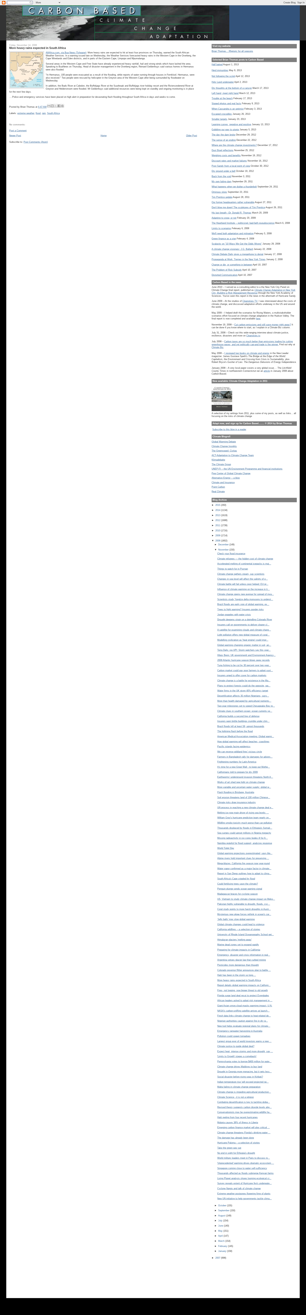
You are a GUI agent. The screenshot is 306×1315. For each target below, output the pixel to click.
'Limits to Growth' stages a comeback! (236, 1056)
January (222, 1251)
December (223, 544)
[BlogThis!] (52, 106)
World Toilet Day (225, 848)
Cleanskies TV (249, 301)
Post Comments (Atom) (36, 142)
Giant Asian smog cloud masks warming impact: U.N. (244, 1005)
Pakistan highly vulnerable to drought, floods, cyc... (243, 904)
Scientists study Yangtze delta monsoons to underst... (245, 599)
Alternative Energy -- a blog (226, 478)
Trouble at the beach (222, 98)
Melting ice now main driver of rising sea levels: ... (243, 812)
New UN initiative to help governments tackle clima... (244, 1198)
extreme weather (25, 113)
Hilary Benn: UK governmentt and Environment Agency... (246, 655)
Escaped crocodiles (222, 114)
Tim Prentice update (222, 197)
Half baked (217, 64)
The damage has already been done (235, 1137)
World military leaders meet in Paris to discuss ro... (243, 1158)
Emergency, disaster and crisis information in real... (243, 955)
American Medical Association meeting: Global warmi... (245, 736)
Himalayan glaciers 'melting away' (234, 939)
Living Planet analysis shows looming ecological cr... (244, 1178)
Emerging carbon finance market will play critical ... (243, 1127)
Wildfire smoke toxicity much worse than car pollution (244, 822)
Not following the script (223, 76)
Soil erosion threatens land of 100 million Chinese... (243, 797)
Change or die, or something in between (232, 264)
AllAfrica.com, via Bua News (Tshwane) (66, 52)
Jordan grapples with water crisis (234, 614)
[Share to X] (55, 106)
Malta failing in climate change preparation (238, 1087)
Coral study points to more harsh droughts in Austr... (244, 909)
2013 (218, 515)
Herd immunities (220, 70)
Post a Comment (18, 130)
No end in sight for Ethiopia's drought (236, 1153)
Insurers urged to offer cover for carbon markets (241, 675)
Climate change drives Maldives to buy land (239, 1066)
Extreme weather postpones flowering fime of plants (243, 1193)
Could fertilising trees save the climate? (237, 883)
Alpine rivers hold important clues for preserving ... (243, 858)
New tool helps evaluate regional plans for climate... (243, 1026)
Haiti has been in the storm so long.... (236, 975)
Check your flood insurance (231, 553)
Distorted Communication (224, 275)
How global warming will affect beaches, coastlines (243, 741)
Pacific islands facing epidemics (233, 746)
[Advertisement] (227, 1276)
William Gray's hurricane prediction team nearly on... (244, 817)
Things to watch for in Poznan (232, 568)
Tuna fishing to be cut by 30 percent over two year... (244, 665)
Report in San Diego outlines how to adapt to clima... (244, 873)
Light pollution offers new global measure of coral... (243, 634)
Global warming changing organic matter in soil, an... (244, 645)
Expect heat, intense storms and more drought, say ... (245, 1051)
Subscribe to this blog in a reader (229, 429)
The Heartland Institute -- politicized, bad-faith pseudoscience (243, 223)
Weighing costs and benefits (226, 155)
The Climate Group (221, 464)
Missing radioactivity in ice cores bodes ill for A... (242, 838)
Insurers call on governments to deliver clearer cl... (243, 624)
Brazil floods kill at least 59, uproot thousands (240, 726)
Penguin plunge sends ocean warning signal (239, 888)
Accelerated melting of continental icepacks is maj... (244, 563)
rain (44, 113)
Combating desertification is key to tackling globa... (243, 1102)
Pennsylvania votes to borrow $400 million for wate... (244, 1061)
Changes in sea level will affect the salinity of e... (242, 579)
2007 (218, 1257)
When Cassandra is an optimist (228, 108)
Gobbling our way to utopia (225, 129)
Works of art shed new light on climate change (241, 782)
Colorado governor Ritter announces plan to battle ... (244, 970)
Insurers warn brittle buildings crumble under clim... (243, 721)
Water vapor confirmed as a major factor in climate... (244, 868)
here (258, 318)
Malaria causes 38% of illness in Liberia (237, 1122)
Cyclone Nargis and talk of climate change (239, 1188)
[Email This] (49, 106)
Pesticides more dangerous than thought (238, 965)
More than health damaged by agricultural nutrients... (244, 701)
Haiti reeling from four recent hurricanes (237, 1117)
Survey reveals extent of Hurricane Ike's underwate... (244, 1183)
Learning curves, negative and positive (231, 124)
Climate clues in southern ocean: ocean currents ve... (244, 711)
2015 (218, 505)
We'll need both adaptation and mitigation (233, 233)
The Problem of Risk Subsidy (227, 269)
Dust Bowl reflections (222, 150)
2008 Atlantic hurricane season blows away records (243, 660)
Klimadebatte (218, 459)
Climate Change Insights (224, 446)
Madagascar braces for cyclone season (237, 894)
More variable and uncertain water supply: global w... (244, 787)
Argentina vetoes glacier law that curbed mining (241, 960)
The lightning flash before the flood (235, 731)
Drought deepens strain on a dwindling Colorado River (244, 619)
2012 (218, 520)
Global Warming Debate (224, 441)
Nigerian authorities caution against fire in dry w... (242, 1021)
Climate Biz (217, 347)
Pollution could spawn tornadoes (233, 1036)
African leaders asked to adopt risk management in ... (244, 1000)
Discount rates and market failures (229, 160)
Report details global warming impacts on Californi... (244, 985)
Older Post (191, 135)
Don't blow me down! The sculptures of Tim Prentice (238, 207)
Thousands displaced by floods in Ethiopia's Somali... (244, 828)
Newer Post (15, 135)
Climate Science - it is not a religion (235, 1097)
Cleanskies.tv (253, 335)
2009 (218, 535)
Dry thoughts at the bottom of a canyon (232, 88)
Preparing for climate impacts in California (238, 949)
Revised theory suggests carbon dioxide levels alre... (244, 1107)
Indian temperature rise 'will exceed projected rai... (243, 1082)
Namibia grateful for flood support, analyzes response (244, 843)
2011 (218, 525)
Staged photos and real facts (226, 103)
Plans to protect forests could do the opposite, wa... (243, 685)
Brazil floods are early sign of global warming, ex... (243, 604)
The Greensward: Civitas (224, 450)
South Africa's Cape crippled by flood (236, 878)
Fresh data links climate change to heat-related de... (244, 1015)
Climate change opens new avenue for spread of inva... (245, 594)
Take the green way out (229, 1148)
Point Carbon (218, 487)
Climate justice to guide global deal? (235, 1046)
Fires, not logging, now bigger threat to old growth (242, 990)
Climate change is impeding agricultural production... (244, 1092)
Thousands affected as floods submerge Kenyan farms (245, 1173)
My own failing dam (221, 181)
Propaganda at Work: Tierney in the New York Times (238, 259)
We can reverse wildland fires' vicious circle (239, 751)
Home (104, 135)
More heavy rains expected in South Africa (239, 980)
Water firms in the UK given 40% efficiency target (242, 690)
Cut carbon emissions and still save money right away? (262, 324)
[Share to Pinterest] (62, 106)
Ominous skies (219, 192)
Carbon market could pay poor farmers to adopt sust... (245, 670)
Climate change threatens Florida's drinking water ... (243, 1132)
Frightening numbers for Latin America (236, 761)
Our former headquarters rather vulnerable (233, 202)
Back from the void (221, 176)
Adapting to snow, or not (224, 218)
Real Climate (218, 491)
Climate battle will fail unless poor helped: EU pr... (242, 584)
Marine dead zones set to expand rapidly (238, 944)
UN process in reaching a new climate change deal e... (245, 807)
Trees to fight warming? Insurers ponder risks (240, 609)
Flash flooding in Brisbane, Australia (235, 792)
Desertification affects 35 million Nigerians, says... (243, 695)
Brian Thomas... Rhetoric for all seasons (232, 51)
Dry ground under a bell (223, 171)
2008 (218, 540)
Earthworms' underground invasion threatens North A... (245, 777)
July (220, 1220)
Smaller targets (219, 119)
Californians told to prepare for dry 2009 (237, 772)
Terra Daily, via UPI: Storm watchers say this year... (244, 650)
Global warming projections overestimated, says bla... (244, 853)
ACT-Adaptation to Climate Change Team (233, 455)
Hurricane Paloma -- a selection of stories (238, 1142)
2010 (218, 530)
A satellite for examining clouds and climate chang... (244, 630)
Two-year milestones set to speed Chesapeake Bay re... (246, 706)
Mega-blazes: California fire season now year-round (243, 863)
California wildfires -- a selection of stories (238, 929)
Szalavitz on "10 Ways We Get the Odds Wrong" (237, 243)
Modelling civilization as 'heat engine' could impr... (242, 640)
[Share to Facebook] (59, 106)
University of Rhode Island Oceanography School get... (245, 934)
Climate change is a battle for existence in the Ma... (243, 680)
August (222, 1215)
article (267, 371)
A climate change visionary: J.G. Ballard (232, 249)
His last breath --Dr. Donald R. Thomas (231, 212)
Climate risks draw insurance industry (236, 802)
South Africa (53, 113)
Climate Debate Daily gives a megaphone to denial (237, 254)
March (221, 1241)
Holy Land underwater (223, 82)
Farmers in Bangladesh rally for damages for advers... (245, 756)
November (223, 549)
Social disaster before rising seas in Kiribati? (240, 1076)
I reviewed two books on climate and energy (246, 353)
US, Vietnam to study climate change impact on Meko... (246, 899)
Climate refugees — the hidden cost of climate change (245, 558)
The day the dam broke (223, 134)
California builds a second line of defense (238, 716)
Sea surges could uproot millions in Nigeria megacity (244, 833)
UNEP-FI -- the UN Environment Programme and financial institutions (247, 468)
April (220, 1235)
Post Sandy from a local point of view (231, 166)
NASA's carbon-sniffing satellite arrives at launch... (243, 1010)
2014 (218, 510)
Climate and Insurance (223, 482)
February (223, 1246)
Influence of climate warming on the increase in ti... (243, 589)
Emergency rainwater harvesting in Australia (239, 1031)
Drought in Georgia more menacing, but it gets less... (244, 1071)
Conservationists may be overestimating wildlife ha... (244, 1112)
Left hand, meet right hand (225, 93)
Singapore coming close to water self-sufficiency (242, 1168)
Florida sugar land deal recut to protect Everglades (243, 995)
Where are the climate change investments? (234, 145)
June (221, 1225)
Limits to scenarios (221, 228)
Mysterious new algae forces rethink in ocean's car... (244, 914)
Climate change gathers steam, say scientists (240, 574)
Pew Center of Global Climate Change (231, 473)
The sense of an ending (224, 140)
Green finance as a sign (224, 238)
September (224, 1210)
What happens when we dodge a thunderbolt (234, 186)
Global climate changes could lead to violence (240, 924)
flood (38, 113)
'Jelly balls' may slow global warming (236, 919)
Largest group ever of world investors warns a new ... (244, 1041)
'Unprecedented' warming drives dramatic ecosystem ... (245, 1163)
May (220, 1231)
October (222, 1205)
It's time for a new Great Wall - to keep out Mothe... (243, 767)
